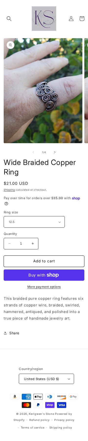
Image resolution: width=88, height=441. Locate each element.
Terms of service (32, 427)
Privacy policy (64, 420)
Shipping (9, 189)
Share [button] (14, 333)
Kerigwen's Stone (41, 414)
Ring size (11, 212)
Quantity (10, 234)
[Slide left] (33, 152)
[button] (9, 18)
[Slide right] (54, 152)
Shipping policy (60, 427)
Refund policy (39, 420)
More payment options (44, 287)
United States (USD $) (41, 379)
